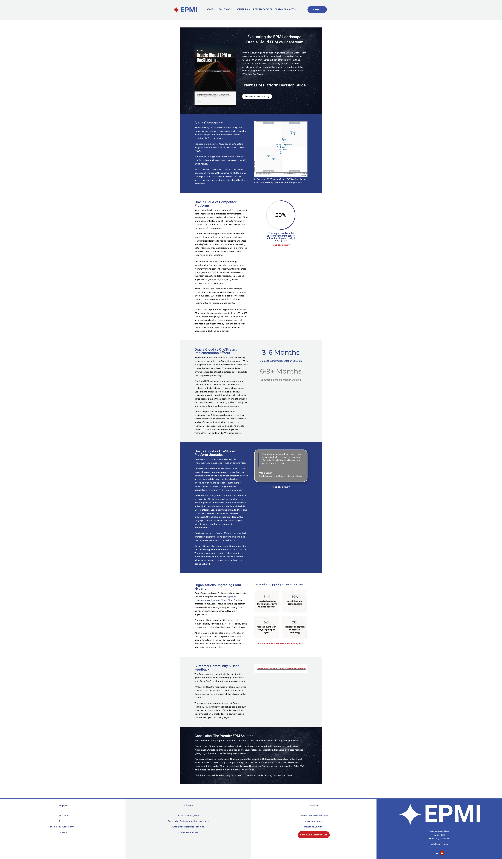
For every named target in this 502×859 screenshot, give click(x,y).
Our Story (63, 815)
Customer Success (285, 10)
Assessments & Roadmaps (314, 815)
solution (208, 766)
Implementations (313, 821)
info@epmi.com (439, 844)
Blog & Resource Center (62, 827)
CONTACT (317, 9)
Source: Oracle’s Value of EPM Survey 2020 (280, 643)
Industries (242, 10)
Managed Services (314, 827)
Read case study (281, 245)
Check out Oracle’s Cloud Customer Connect (281, 668)
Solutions (224, 10)
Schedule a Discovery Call (313, 834)
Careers (63, 832)
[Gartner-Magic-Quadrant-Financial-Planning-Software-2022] (280, 176)
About (209, 10)
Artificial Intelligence (188, 815)
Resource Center (262, 10)
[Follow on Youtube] (442, 853)
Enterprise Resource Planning (188, 827)
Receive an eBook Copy (257, 96)
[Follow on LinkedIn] (437, 853)
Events (62, 821)
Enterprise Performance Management (188, 821)
